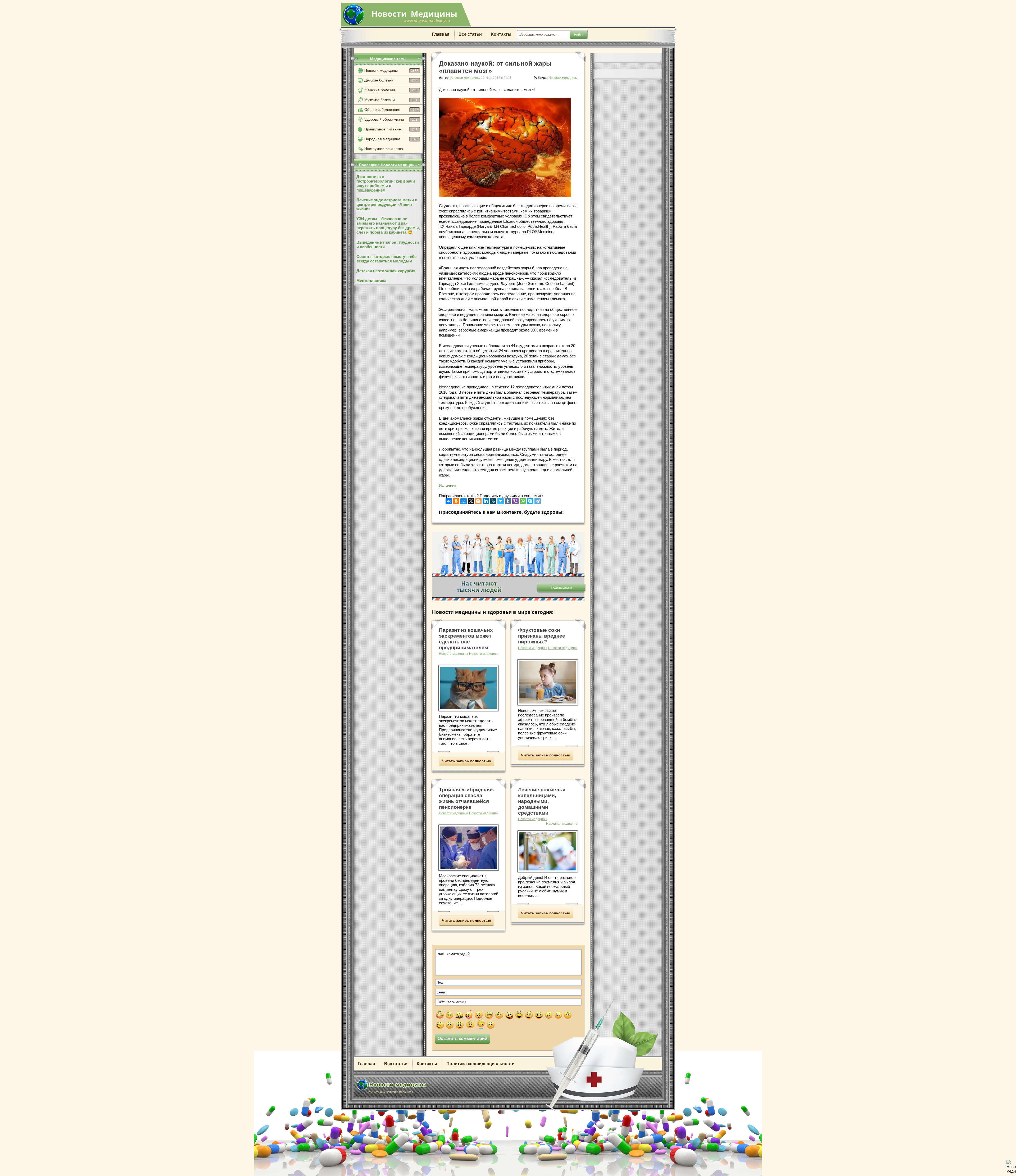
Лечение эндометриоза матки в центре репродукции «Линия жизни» (386, 204)
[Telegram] (537, 500)
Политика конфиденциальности (480, 1063)
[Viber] (515, 500)
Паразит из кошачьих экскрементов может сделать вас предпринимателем (466, 638)
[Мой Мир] (463, 500)
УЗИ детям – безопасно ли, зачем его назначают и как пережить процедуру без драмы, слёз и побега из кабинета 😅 (388, 225)
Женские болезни (391, 90)
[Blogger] (478, 500)
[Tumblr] (508, 500)
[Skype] (530, 500)
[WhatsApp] (523, 500)
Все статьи (470, 34)
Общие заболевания (391, 109)
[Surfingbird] (500, 500)
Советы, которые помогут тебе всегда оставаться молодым (386, 258)
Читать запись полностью (466, 761)
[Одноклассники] (456, 500)
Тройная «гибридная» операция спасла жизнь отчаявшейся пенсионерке (466, 798)
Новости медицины (391, 70)
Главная (440, 34)
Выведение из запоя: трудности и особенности (387, 244)
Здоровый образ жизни (391, 119)
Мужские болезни (391, 100)
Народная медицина (391, 139)
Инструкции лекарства (383, 149)
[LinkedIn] (486, 500)
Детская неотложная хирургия (385, 271)
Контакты (501, 34)
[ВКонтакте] (449, 500)
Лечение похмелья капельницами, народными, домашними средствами (541, 801)
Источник (447, 485)
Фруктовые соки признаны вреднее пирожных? (541, 635)
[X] (471, 500)
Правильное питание (391, 129)
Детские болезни (391, 80)
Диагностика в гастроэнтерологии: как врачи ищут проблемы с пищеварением (385, 183)
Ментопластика (371, 280)
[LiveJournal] (493, 500)
